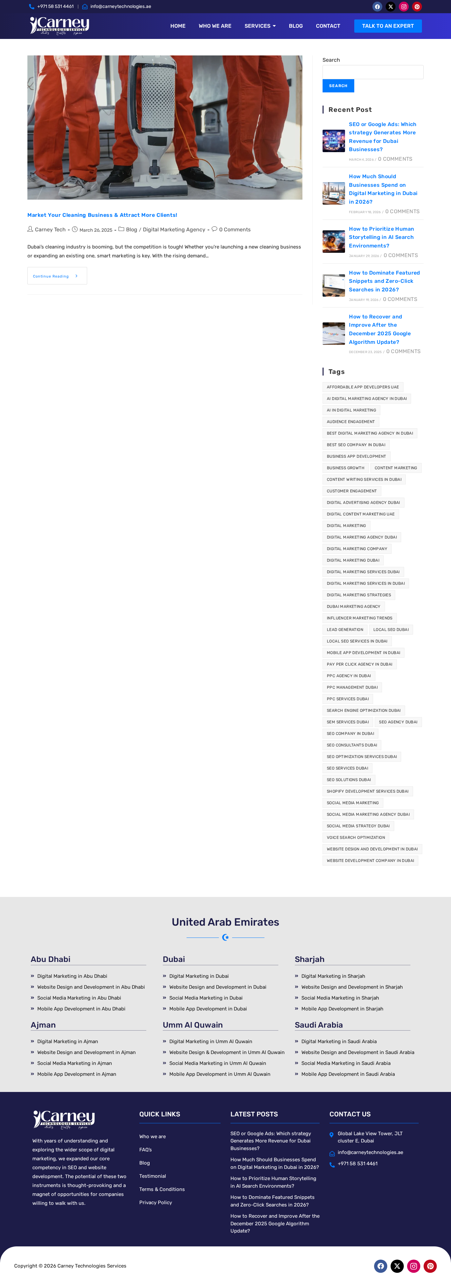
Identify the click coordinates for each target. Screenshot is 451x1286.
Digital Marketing (346, 525)
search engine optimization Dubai (364, 710)
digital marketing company (357, 548)
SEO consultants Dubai (352, 745)
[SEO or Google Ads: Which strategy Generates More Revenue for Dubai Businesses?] (334, 141)
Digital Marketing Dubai (353, 560)
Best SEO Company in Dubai (356, 445)
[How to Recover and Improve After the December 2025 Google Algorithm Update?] (334, 333)
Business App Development (356, 456)
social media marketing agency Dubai (368, 814)
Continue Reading (60, 273)
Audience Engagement (351, 421)
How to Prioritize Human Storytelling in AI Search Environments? (381, 237)
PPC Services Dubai (348, 699)
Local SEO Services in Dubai (357, 641)
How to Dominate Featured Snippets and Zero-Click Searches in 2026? (384, 281)
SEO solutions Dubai (349, 779)
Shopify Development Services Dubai (368, 791)
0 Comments (235, 229)
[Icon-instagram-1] (404, 7)
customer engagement (352, 491)
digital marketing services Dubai (363, 572)
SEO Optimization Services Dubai (362, 756)
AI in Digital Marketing (351, 410)
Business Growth (345, 468)
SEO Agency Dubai (398, 722)
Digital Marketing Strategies (359, 595)
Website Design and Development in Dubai (372, 849)
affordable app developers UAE (363, 387)
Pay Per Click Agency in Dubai (360, 664)
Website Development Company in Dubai (370, 860)
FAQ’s (145, 1150)
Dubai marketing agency (354, 606)
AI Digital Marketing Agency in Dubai (367, 398)
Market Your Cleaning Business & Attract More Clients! (102, 215)
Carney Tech (50, 229)
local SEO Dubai (391, 629)
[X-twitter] (391, 7)
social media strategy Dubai (358, 826)
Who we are (152, 1136)
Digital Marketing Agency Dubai (362, 537)
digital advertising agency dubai (363, 502)
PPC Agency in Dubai (349, 676)
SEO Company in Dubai (350, 733)
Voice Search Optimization (356, 837)
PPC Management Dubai (352, 687)
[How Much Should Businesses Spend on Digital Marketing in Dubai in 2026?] (334, 193)
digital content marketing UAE (361, 514)
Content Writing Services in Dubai (364, 479)
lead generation (345, 629)
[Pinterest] (417, 7)
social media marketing (353, 803)
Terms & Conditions (162, 1189)
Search (331, 60)
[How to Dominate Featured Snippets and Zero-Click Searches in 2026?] (334, 285)
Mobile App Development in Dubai (363, 652)
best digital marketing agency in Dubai (370, 433)
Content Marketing (396, 468)
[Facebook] (377, 7)
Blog (131, 229)
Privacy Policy (155, 1202)
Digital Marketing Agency (174, 229)
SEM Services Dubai (348, 722)
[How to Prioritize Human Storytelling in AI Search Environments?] (334, 241)
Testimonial (152, 1176)
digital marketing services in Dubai (366, 583)
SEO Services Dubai (347, 768)
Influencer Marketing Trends (360, 618)
